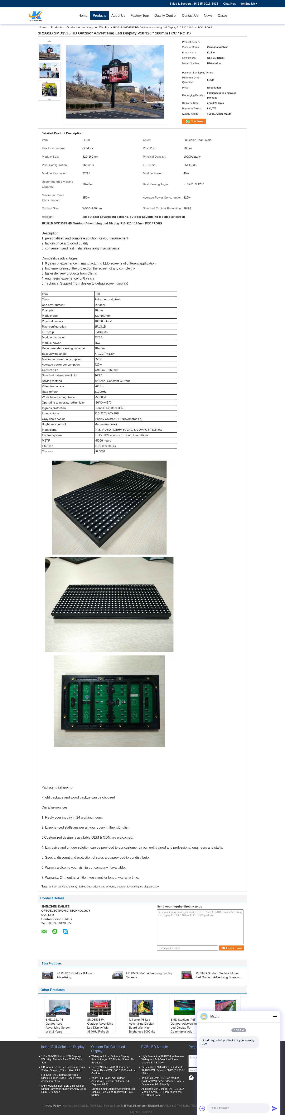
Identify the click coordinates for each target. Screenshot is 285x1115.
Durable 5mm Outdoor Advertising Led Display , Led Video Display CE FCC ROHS (113, 1092)
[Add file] (202, 1108)
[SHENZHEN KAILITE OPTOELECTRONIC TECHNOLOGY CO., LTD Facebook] (191, 1078)
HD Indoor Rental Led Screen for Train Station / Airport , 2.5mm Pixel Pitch (63, 1069)
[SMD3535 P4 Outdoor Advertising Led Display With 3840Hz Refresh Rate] (100, 1007)
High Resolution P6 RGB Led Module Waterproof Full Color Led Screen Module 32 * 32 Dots (162, 1059)
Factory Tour (140, 15)
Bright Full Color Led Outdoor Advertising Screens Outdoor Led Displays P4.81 (110, 1081)
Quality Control (165, 15)
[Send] (274, 1108)
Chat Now (229, 3)
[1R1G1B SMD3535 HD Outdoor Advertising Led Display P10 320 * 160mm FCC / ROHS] (49, 52)
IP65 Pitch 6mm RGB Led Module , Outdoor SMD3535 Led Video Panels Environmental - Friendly (162, 1081)
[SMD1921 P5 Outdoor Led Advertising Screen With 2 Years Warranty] (59, 1007)
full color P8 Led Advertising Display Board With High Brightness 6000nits (142, 1025)
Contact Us (190, 15)
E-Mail (128, 1105)
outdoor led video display (63, 886)
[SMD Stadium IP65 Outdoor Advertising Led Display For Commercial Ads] (184, 1007)
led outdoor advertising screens (97, 886)
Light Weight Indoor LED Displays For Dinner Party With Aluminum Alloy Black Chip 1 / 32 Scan (63, 1088)
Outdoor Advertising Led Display (88, 27)
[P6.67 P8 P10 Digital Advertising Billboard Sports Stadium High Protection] (225, 1007)
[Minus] (274, 1016)
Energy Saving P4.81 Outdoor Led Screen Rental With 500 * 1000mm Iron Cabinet (113, 1070)
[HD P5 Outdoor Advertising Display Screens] (117, 975)
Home (82, 15)
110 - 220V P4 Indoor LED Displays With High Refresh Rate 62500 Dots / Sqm (62, 1059)
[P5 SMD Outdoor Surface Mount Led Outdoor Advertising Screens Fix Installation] (187, 975)
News (208, 15)
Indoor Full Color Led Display (62, 1047)
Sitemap (140, 1105)
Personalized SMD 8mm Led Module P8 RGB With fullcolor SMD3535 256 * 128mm (163, 1070)
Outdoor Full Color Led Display (108, 1049)
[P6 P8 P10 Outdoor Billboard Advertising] (47, 975)
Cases (222, 15)
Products (99, 15)
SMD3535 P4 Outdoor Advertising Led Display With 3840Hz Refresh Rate (100, 1027)
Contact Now (234, 948)
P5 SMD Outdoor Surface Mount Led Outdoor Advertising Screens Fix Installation (218, 977)
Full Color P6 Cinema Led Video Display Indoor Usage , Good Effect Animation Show (61, 1078)
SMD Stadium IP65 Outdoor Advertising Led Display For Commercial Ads (184, 1025)
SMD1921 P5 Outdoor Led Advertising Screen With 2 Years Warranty (58, 1027)
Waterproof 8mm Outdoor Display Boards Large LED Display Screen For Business (113, 1059)
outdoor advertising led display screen (138, 886)
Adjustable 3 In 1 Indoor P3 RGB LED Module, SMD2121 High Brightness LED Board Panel (162, 1092)
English (250, 3)
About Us (118, 15)
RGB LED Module (154, 1047)
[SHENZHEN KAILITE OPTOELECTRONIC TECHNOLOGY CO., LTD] (52, 15)
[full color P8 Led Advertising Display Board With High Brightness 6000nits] (142, 1007)
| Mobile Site (154, 1105)
